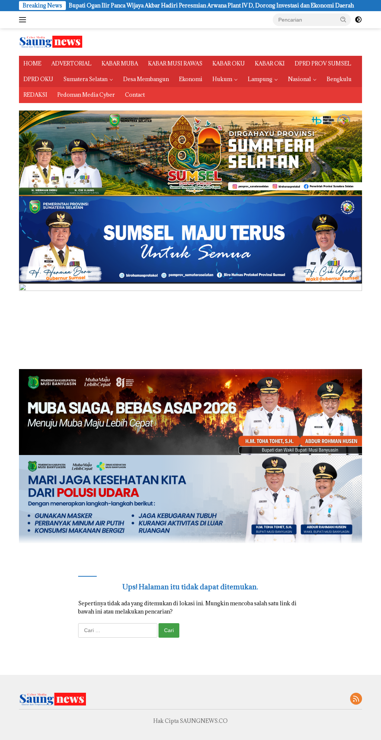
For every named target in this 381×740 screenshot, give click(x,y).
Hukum (222, 79)
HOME (32, 63)
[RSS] (356, 699)
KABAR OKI (270, 63)
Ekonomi (190, 79)
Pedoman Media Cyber (86, 94)
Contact (135, 94)
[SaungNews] (50, 41)
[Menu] (24, 19)
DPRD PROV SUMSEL (323, 63)
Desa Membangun (146, 79)
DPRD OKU (38, 79)
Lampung (260, 79)
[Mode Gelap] (358, 19)
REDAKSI (35, 94)
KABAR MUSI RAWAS (175, 63)
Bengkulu (339, 79)
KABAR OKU (228, 63)
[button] (343, 19)
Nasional (299, 79)
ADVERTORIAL (71, 63)
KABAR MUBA (120, 63)
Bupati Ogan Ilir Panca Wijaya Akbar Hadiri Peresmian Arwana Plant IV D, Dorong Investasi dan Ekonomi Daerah (170, 5)
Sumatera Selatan (85, 79)
